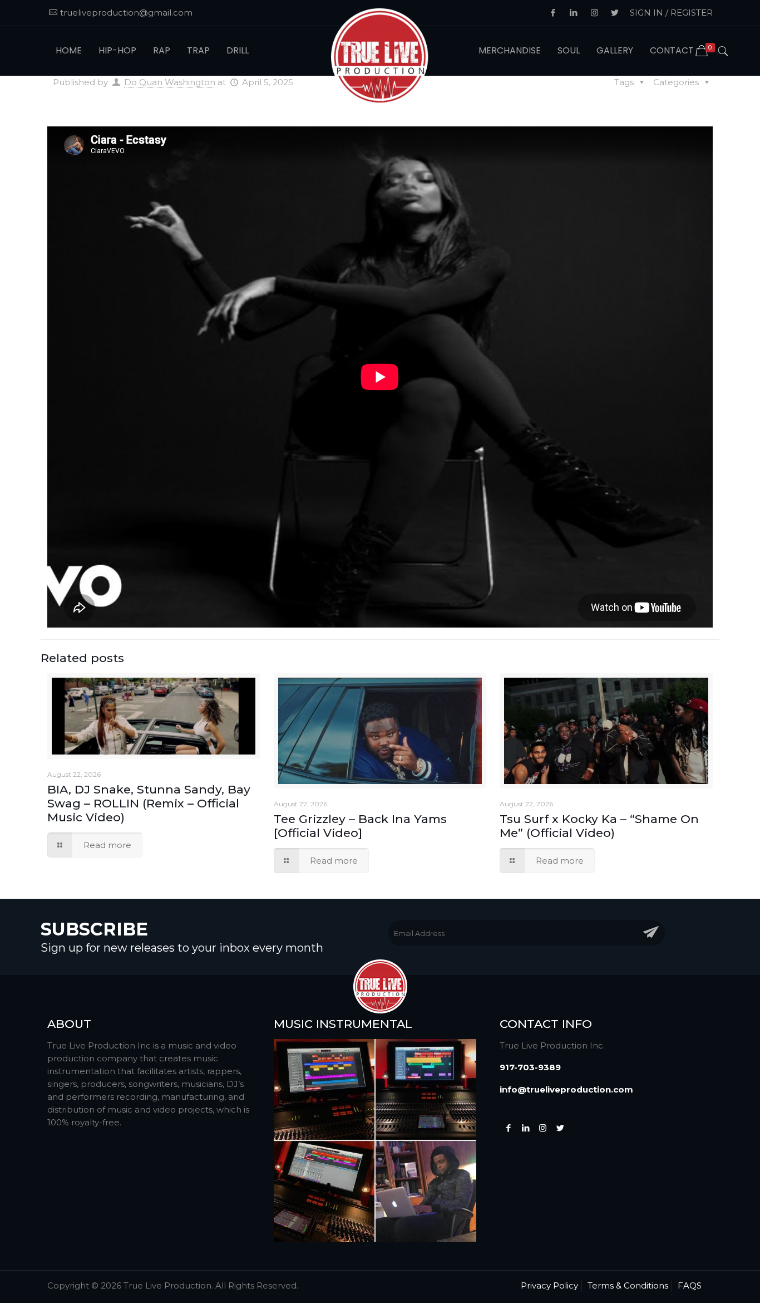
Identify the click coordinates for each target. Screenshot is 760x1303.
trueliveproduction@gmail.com (126, 12)
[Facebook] (508, 1128)
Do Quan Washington (169, 82)
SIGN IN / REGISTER (671, 12)
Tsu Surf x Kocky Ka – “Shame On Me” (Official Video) (599, 826)
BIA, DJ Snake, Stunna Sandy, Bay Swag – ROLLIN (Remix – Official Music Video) (148, 803)
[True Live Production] (380, 57)
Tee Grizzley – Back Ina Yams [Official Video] (360, 826)
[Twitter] (525, 1128)
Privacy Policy (549, 1285)
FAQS (690, 1285)
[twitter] (560, 1128)
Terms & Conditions (628, 1285)
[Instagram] (543, 1128)
